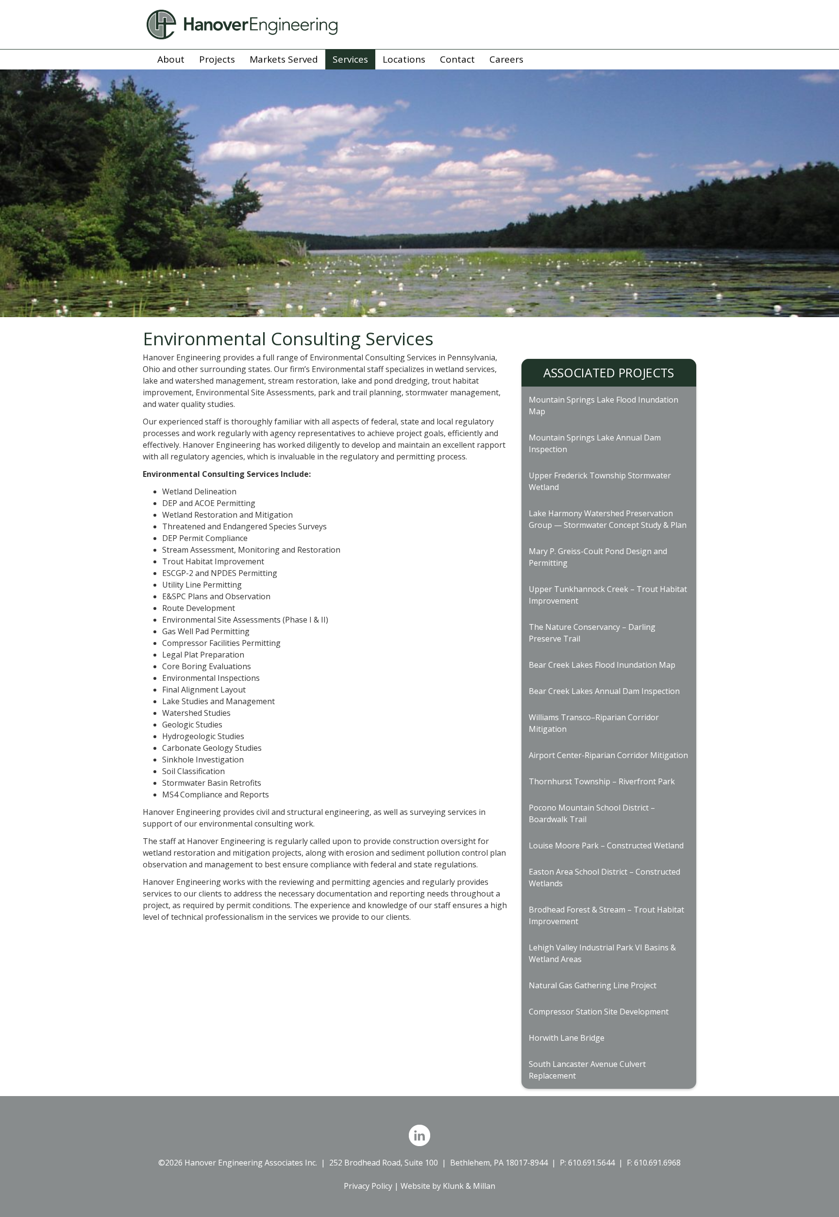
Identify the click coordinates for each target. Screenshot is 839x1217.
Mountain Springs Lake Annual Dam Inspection (595, 443)
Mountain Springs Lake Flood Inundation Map (603, 405)
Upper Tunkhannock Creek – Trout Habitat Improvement (608, 595)
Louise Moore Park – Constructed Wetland (606, 845)
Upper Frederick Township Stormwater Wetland (600, 481)
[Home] (419, 24)
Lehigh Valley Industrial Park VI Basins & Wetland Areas (602, 953)
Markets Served (284, 59)
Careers (506, 59)
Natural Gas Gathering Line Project (592, 985)
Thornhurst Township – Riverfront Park (602, 781)
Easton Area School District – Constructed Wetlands (604, 877)
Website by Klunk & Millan (448, 1186)
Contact (457, 59)
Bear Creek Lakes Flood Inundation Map (602, 664)
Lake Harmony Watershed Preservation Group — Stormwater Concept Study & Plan (608, 519)
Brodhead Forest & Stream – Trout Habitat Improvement (606, 915)
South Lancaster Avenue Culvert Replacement (587, 1070)
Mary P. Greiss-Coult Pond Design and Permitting (598, 557)
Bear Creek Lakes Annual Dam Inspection (604, 691)
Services (350, 59)
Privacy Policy (368, 1186)
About (171, 59)
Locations (404, 59)
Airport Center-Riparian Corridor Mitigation (608, 755)
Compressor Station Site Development (599, 1011)
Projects (217, 59)
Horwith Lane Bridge (566, 1037)
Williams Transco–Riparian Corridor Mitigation (594, 723)
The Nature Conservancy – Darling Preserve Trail (592, 633)
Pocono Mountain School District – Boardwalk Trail (592, 813)
